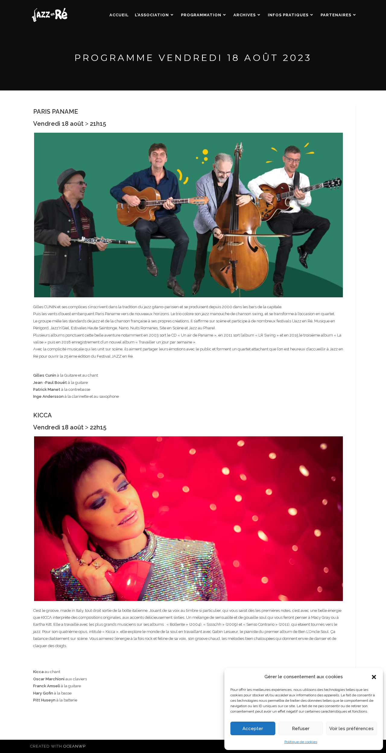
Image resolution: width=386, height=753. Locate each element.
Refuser (300, 728)
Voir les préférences (351, 728)
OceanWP (74, 746)
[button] (374, 677)
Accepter (252, 728)
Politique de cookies (300, 742)
